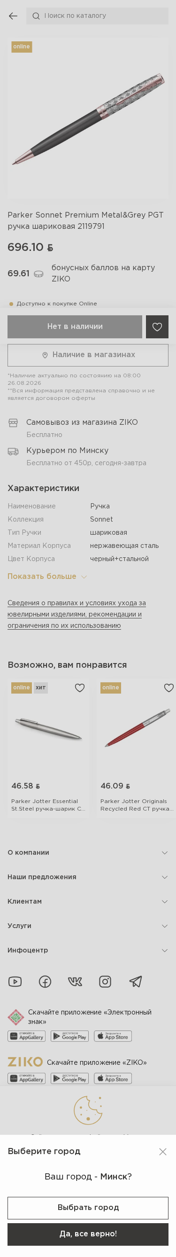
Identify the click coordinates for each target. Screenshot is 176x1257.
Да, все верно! (88, 1234)
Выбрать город (88, 1207)
